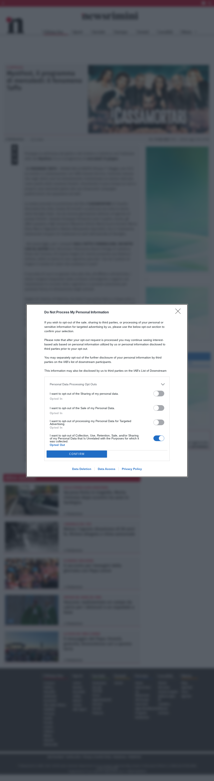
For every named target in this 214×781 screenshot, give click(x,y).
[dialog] (107, 390)
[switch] (158, 393)
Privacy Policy (132, 469)
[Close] (179, 312)
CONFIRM (77, 454)
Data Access (106, 469)
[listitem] (107, 384)
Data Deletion (81, 469)
